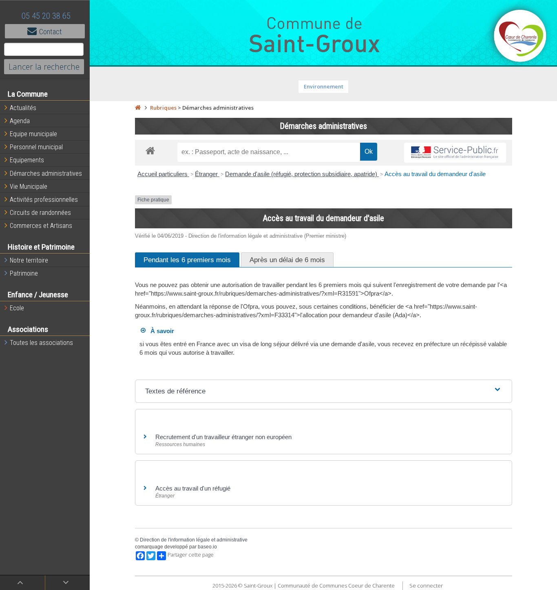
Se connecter (426, 585)
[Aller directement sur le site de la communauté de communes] (520, 36)
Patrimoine (24, 273)
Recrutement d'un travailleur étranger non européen (223, 436)
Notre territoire (29, 260)
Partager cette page (191, 554)
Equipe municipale (33, 134)
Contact (50, 31)
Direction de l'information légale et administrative (194, 540)
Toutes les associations (41, 343)
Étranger (207, 173)
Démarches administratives (46, 173)
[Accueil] (138, 107)
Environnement (323, 86)
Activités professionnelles (44, 199)
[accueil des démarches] (150, 150)
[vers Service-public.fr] (455, 153)
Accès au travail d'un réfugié (192, 488)
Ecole (17, 308)
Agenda (20, 121)
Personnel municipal (36, 147)
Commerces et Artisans (41, 226)
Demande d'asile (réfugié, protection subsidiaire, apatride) (302, 173)
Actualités (23, 108)
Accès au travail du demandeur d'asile (435, 173)
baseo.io (207, 547)
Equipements (27, 160)
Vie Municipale (28, 186)
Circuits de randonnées (40, 213)
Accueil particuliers (163, 173)
